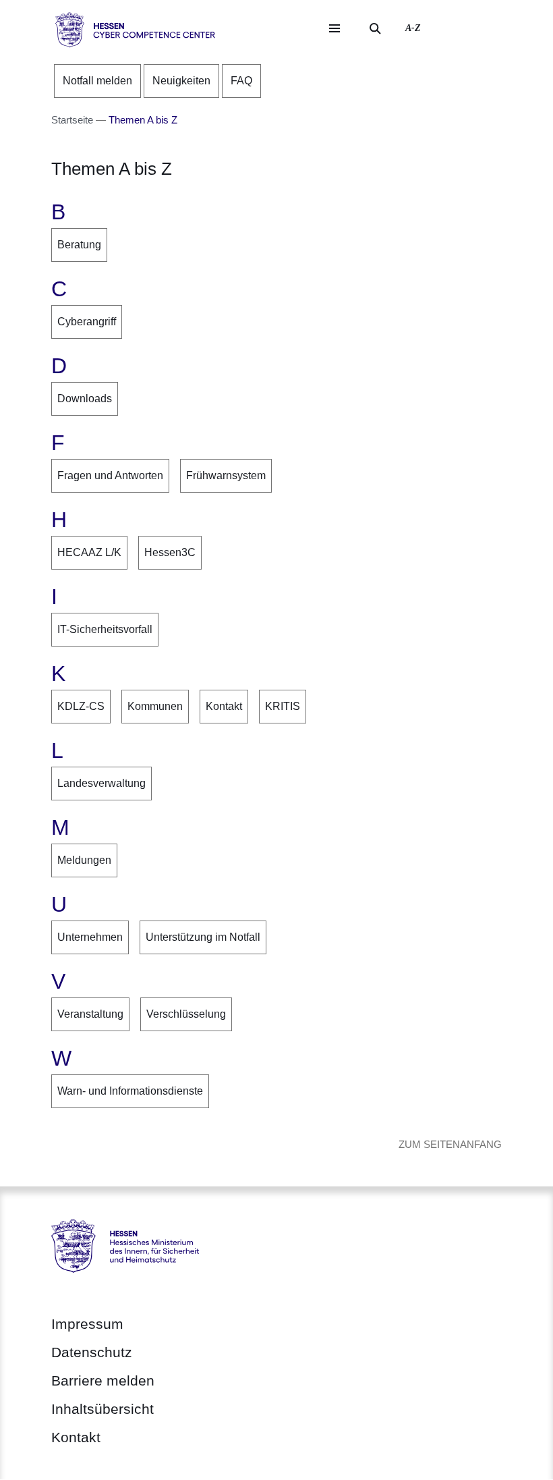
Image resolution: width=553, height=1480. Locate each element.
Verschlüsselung (186, 1014)
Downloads (84, 398)
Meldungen (84, 860)
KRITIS (282, 706)
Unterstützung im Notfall (203, 937)
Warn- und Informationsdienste (130, 1091)
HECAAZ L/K (89, 552)
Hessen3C (170, 552)
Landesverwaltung (101, 783)
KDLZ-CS (81, 706)
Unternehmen (90, 937)
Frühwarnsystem (226, 475)
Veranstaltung (90, 1014)
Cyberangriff (86, 321)
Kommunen (155, 706)
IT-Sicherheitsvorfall (104, 629)
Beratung (79, 244)
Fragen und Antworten (110, 475)
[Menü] (334, 28)
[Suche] (375, 28)
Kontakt (224, 706)
